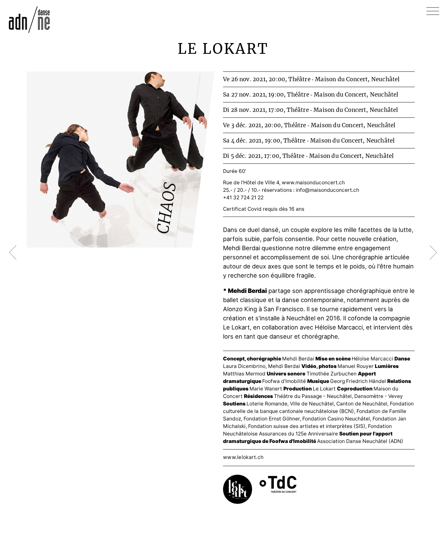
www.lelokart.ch (243, 457)
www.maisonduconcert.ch (313, 182)
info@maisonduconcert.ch (327, 190)
